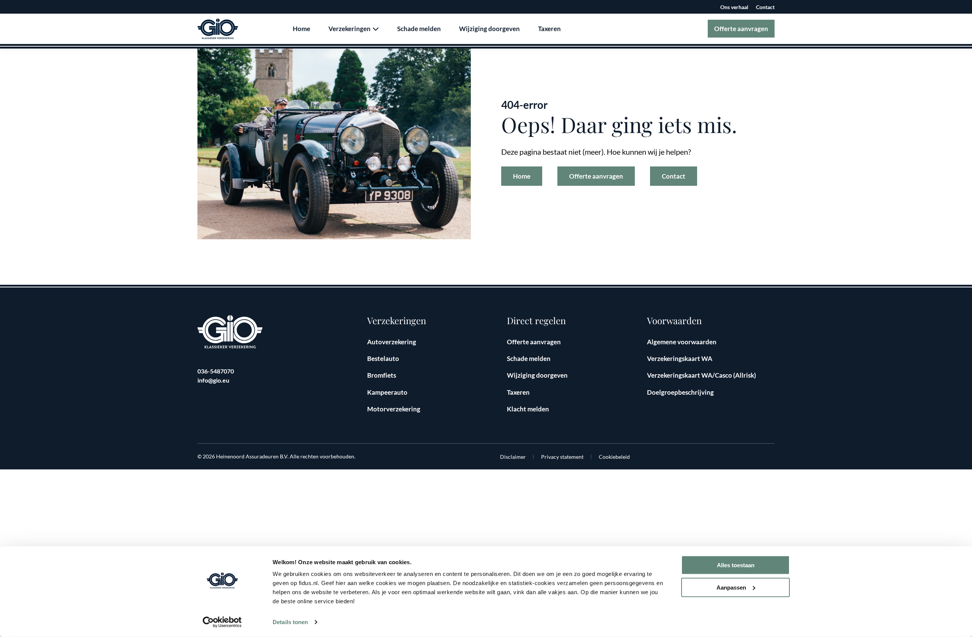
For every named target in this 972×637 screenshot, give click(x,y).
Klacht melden (528, 409)
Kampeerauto (387, 392)
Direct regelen (536, 320)
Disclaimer (513, 456)
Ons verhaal (734, 7)
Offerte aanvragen (741, 29)
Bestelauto (383, 358)
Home (301, 29)
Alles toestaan (735, 565)
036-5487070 (215, 371)
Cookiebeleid (614, 456)
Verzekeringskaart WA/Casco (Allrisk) (701, 375)
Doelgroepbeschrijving (680, 392)
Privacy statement (562, 456)
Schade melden (419, 29)
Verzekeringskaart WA (679, 358)
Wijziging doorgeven (489, 29)
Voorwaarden (674, 320)
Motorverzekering (393, 409)
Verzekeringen (350, 29)
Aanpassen (731, 587)
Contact (765, 7)
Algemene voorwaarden (681, 342)
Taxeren (549, 29)
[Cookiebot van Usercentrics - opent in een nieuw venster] (222, 622)
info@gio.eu (213, 380)
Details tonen (290, 622)
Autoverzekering (391, 342)
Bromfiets (381, 375)
